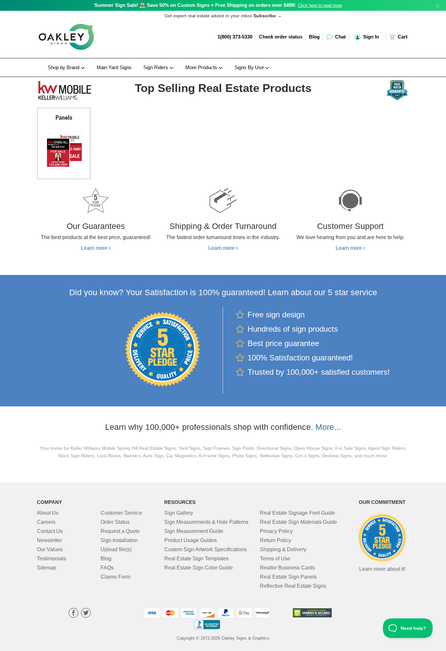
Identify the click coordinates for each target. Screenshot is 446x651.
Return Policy (275, 540)
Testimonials (51, 558)
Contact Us (50, 531)
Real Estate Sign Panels (288, 577)
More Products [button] (201, 67)
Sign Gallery (178, 513)
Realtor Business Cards (287, 567)
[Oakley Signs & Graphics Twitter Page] (85, 614)
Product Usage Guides (190, 540)
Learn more (95, 248)
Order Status (115, 522)
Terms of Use (275, 558)
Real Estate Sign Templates (196, 558)
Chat (340, 36)
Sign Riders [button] (156, 67)
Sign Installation (119, 540)
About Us (47, 513)
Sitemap (46, 567)
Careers (46, 522)
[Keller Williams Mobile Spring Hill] (80, 89)
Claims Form (115, 577)
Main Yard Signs (114, 67)
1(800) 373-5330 (234, 36)
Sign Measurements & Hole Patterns (206, 522)
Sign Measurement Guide (193, 531)
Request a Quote (120, 531)
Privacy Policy (276, 531)
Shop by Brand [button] (64, 67)
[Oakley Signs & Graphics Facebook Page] (73, 614)
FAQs (107, 567)
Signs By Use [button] (249, 67)
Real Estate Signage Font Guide (297, 513)
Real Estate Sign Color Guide (198, 567)
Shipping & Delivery (283, 549)
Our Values (50, 549)
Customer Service (121, 513)
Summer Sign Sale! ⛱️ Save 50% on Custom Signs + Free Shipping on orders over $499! (194, 5)
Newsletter (49, 540)
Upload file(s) (116, 549)
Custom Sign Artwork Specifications (205, 549)
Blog (314, 36)
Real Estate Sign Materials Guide (298, 522)
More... (328, 426)
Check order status (280, 36)
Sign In (370, 36)
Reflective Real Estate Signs (293, 586)
